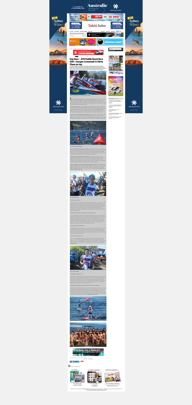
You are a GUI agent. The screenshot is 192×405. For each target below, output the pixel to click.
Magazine (90, 31)
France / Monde (83, 31)
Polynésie (76, 31)
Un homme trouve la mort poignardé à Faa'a (114, 110)
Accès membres (89, 390)
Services (108, 31)
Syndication (98, 390)
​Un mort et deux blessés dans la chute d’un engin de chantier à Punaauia (115, 106)
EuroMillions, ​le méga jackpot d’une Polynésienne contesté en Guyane (115, 101)
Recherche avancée (112, 50)
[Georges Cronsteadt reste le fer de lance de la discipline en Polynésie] (88, 296)
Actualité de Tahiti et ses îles (78, 48)
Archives (113, 31)
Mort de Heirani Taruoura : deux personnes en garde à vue (115, 117)
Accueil (71, 31)
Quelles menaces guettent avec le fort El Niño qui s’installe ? (116, 114)
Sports (86, 48)
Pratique (103, 31)
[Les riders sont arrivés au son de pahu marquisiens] (88, 322)
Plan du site (93, 390)
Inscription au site (103, 390)
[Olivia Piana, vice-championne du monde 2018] (88, 172)
